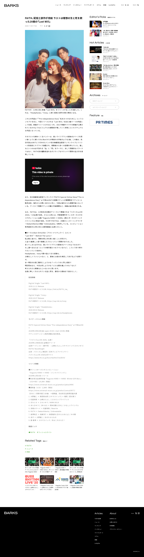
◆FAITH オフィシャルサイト (40, 432)
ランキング (67, 5)
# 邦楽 (27, 452)
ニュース (58, 5)
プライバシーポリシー (116, 529)
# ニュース (29, 449)
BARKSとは (113, 518)
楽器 (104, 5)
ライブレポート (89, 5)
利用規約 (112, 525)
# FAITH (28, 445)
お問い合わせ (113, 522)
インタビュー (77, 5)
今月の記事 (98, 518)
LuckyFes (112, 5)
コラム (99, 5)
